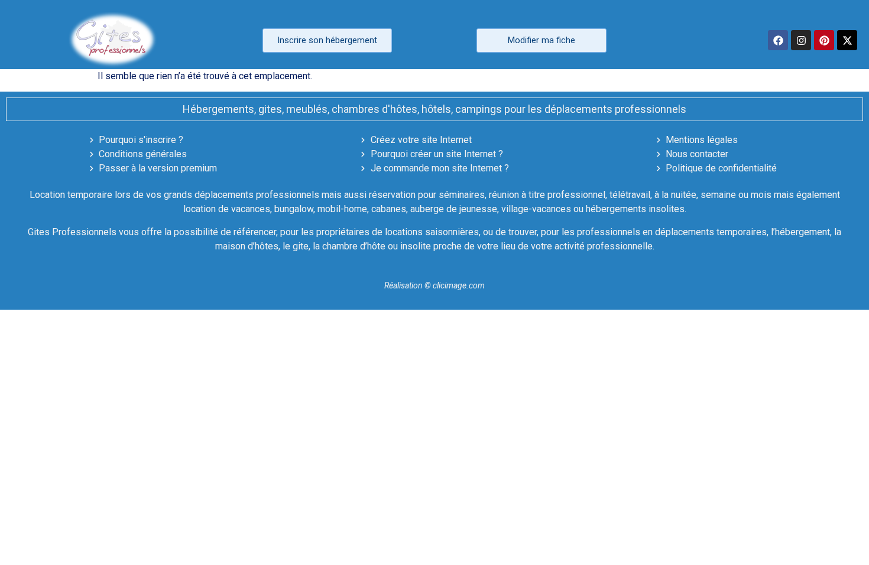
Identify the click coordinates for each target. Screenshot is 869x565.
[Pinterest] (824, 40)
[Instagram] (801, 40)
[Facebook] (778, 40)
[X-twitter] (847, 40)
